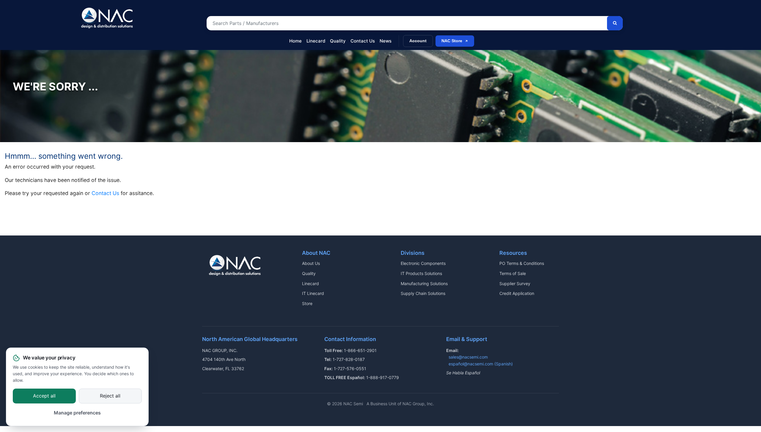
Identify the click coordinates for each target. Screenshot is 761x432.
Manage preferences (77, 413)
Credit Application (516, 293)
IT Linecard (313, 293)
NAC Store (451, 41)
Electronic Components (423, 263)
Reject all (110, 396)
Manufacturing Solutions (424, 283)
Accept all (44, 396)
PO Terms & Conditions (521, 263)
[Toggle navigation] (82, 38)
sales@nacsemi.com (468, 356)
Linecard (315, 41)
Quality (338, 41)
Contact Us (362, 41)
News (385, 41)
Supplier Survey (514, 283)
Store (307, 303)
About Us (311, 263)
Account (418, 41)
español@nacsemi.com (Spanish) (481, 363)
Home (295, 41)
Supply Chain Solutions (423, 293)
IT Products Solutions (421, 273)
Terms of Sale (512, 273)
